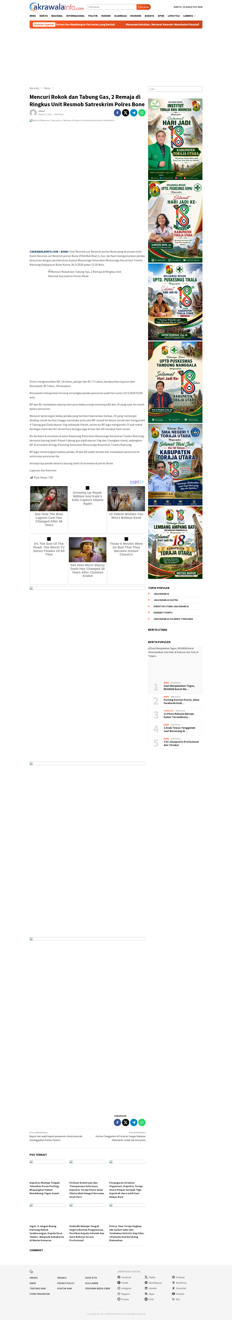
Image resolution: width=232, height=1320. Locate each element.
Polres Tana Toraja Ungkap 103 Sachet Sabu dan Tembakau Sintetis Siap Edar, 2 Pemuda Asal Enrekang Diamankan (126, 1233)
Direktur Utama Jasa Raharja (171, 606)
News (166, 683)
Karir (33, 1283)
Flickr (151, 1299)
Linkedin (153, 1288)
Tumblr (124, 1282)
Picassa (125, 1299)
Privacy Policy (65, 1283)
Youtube (180, 1293)
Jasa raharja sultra (166, 600)
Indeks (34, 1277)
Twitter (152, 1277)
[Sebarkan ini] (117, 112)
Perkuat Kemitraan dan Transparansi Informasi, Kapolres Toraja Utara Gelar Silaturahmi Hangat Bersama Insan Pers (86, 1190)
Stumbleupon (155, 1282)
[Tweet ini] (125, 112)
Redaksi (62, 1277)
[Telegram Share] (133, 112)
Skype (151, 1293)
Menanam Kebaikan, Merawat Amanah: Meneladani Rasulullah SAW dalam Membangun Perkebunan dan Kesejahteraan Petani (154, 24)
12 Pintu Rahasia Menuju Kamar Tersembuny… (179, 715)
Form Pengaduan (40, 1293)
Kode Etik (91, 1277)
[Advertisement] (116, 55)
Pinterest (180, 1277)
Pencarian (143, 7)
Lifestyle (169, 710)
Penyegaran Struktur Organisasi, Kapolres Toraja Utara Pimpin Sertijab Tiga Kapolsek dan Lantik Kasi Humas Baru (126, 1190)
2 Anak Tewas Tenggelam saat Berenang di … (179, 729)
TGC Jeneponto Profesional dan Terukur (181, 743)
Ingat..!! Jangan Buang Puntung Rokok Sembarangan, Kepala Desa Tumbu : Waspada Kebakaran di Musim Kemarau (47, 1233)
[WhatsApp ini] (142, 112)
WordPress (181, 1282)
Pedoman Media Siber (97, 1288)
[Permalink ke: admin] (33, 112)
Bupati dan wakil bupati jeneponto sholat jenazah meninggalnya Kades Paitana (56, 1136)
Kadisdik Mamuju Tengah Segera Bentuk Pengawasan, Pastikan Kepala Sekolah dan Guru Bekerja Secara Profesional (86, 1233)
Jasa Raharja (161, 593)
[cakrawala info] (57, 6)
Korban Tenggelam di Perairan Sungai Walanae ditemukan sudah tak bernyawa (121, 1136)
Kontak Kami (64, 1288)
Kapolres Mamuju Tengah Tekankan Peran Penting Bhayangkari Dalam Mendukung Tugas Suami (45, 1188)
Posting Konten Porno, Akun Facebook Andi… (181, 701)
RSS (178, 1299)
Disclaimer (91, 1283)
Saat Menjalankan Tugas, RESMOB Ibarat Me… (179, 687)
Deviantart (181, 1288)
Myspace (125, 1293)
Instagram (126, 1288)
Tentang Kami (38, 1288)
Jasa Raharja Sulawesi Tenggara (173, 619)
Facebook (126, 1277)
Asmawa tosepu (163, 612)
